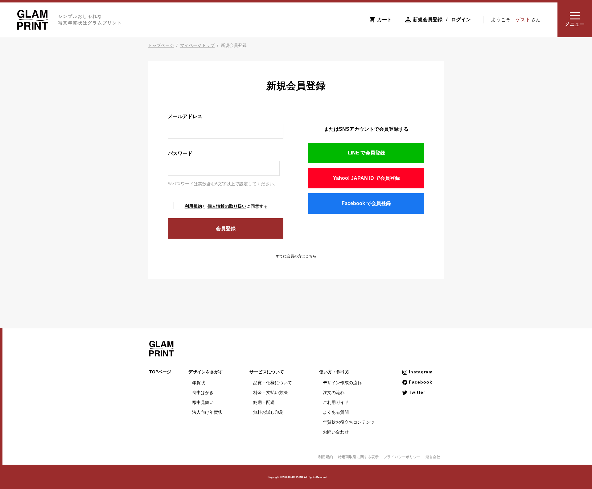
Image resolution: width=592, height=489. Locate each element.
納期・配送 (264, 402)
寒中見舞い (203, 402)
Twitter (417, 392)
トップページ (161, 45)
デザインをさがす (205, 371)
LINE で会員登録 (366, 152)
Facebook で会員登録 (366, 203)
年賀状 (198, 382)
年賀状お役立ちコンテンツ (349, 422)
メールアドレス (185, 116)
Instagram (421, 371)
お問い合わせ (336, 431)
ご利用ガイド (336, 402)
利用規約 (193, 206)
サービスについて (266, 371)
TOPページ (160, 371)
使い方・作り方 (334, 371)
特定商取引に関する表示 (358, 457)
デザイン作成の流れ (342, 382)
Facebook (420, 382)
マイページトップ (197, 45)
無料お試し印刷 (268, 412)
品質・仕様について (272, 382)
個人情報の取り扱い (227, 206)
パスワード (180, 153)
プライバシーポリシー (402, 457)
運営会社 (433, 457)
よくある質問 (336, 412)
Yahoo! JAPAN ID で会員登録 (366, 178)
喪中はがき (203, 392)
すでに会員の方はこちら (296, 256)
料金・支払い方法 (270, 392)
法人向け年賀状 (207, 412)
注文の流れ (333, 392)
